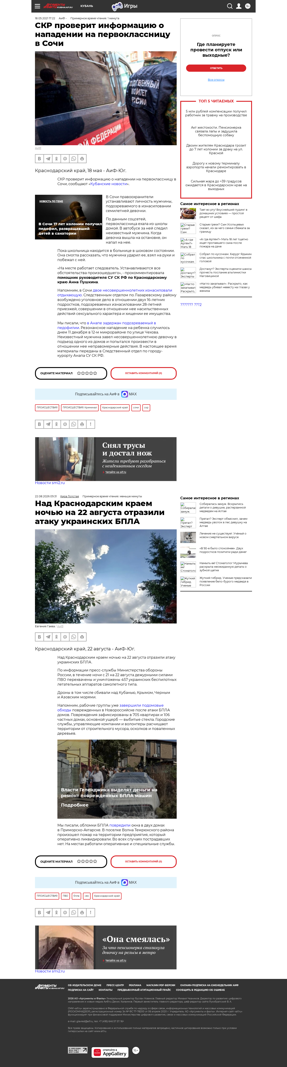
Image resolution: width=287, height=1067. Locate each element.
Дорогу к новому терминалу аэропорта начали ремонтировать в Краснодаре (216, 167)
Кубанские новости (108, 184)
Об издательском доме (84, 985)
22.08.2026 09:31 (46, 496)
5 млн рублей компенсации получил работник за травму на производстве (216, 113)
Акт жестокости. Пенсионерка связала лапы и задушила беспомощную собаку (216, 131)
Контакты (105, 990)
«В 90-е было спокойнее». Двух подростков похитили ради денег (223, 550)
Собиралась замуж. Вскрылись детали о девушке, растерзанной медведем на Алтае (223, 507)
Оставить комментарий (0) (143, 373)
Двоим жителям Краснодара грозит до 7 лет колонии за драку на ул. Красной (216, 149)
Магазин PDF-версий (160, 985)
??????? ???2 (191, 305)
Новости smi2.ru (50, 483)
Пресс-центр (115, 985)
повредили (119, 825)
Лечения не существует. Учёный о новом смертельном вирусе (223, 535)
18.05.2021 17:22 (45, 18)
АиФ (38, 148)
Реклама (135, 985)
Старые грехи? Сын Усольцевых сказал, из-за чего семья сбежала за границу (225, 228)
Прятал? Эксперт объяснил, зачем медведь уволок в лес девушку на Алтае (223, 522)
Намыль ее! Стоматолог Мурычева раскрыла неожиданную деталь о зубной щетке (224, 566)
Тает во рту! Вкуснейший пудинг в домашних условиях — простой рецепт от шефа (223, 213)
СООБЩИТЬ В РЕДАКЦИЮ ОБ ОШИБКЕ (200, 990)
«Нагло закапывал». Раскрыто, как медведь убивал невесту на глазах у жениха (225, 287)
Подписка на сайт (80, 990)
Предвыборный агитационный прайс (144, 990)
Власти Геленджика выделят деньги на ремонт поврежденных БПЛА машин (109, 792)
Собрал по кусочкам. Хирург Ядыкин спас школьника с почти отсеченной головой (226, 257)
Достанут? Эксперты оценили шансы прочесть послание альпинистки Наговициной (226, 272)
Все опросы (216, 79)
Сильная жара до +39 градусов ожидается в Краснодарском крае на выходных (216, 185)
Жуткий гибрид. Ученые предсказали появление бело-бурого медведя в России (226, 581)
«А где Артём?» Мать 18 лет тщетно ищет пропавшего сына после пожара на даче (224, 243)
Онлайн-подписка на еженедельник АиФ (209, 985)
